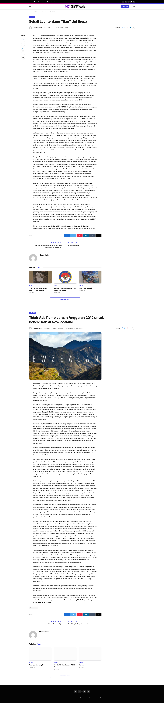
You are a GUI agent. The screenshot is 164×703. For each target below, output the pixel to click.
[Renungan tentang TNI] (40, 653)
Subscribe (125, 6)
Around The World (64, 1)
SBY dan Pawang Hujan (55, 624)
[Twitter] (23, 44)
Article (31, 285)
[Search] (134, 6)
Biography (37, 1)
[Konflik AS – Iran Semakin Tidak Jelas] (65, 653)
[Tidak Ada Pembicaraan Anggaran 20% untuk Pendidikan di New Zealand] (65, 356)
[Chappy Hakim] (75, 7)
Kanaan (81, 665)
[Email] (23, 57)
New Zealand (33, 607)
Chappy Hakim (38, 27)
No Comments (70, 27)
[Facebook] (23, 40)
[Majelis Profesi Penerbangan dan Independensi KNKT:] (65, 277)
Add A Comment (65, 299)
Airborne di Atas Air (85, 288)
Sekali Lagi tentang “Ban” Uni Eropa (79, 624)
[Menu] (30, 6)
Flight (32, 16)
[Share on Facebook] (122, 27)
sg (100, 697)
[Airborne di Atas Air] (90, 277)
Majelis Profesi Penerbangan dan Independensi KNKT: (65, 289)
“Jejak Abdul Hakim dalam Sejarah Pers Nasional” (38, 289)
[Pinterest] (23, 53)
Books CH (49, 1)
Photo (43, 1)
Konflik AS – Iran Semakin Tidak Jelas (64, 666)
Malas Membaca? (73, 245)
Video (55, 1)
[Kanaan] (90, 653)
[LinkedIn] (23, 48)
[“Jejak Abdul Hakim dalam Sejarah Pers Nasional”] (40, 277)
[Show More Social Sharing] (133, 27)
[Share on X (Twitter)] (125, 27)
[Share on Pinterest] (127, 27)
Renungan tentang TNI (36, 665)
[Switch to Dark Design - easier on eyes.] (131, 6)
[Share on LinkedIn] (130, 27)
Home (30, 1)
